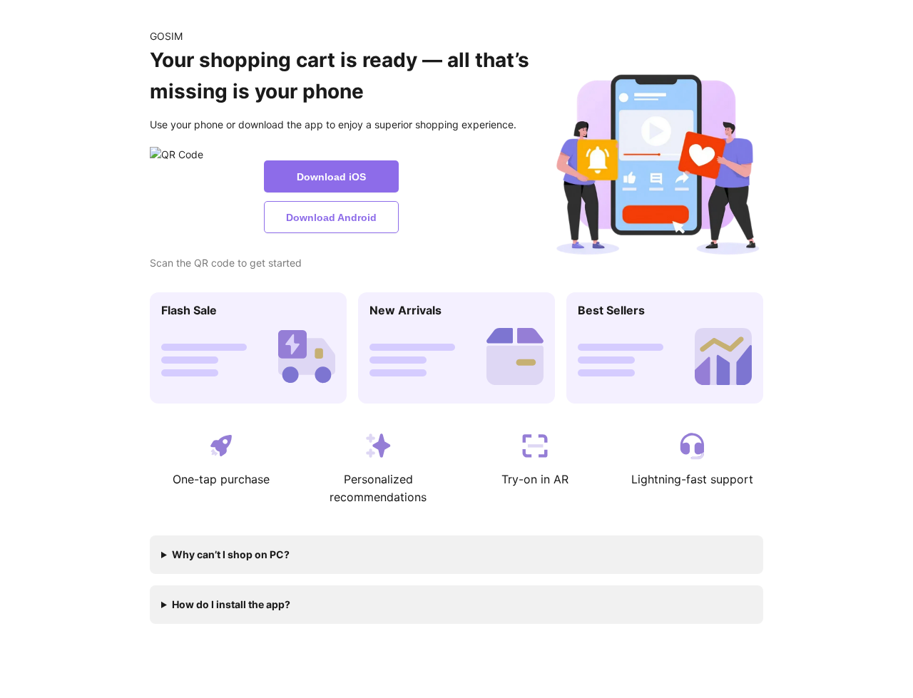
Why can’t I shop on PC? (231, 554)
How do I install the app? (231, 604)
